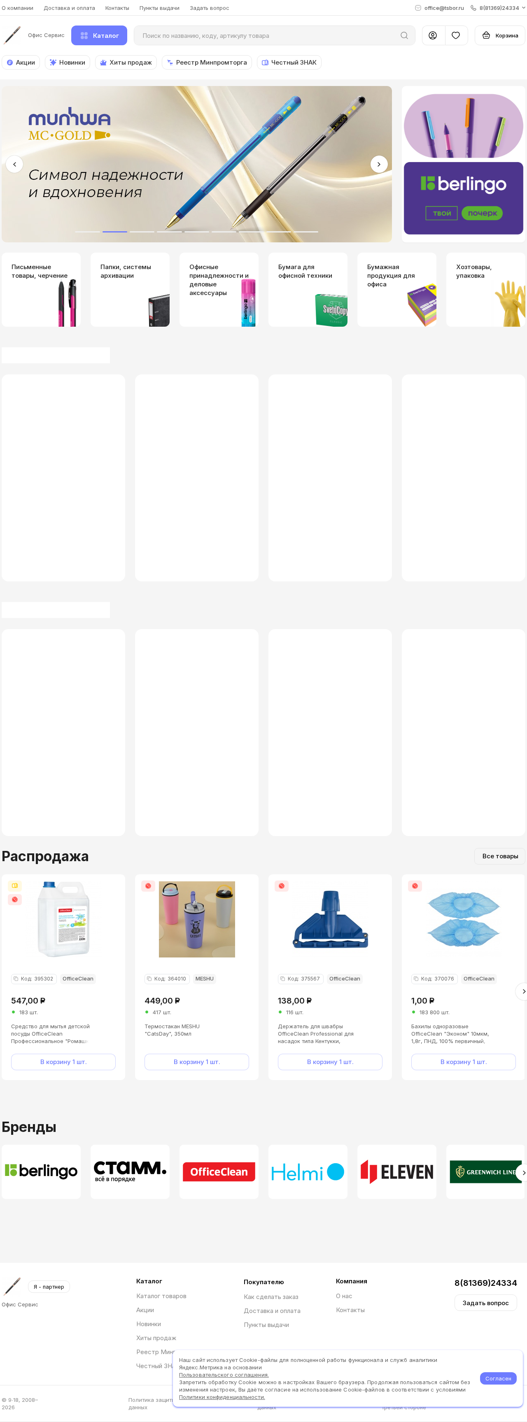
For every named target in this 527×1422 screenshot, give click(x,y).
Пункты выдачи (160, 8)
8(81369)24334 (486, 1283)
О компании (17, 8)
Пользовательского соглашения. (224, 1374)
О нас (344, 1296)
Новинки (148, 1324)
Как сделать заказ (271, 1297)
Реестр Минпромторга (170, 1352)
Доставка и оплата (69, 8)
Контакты (117, 8)
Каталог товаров (161, 1296)
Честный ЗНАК (158, 1366)
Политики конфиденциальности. (222, 1397)
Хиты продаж (156, 1338)
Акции (145, 1310)
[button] (498, 8)
